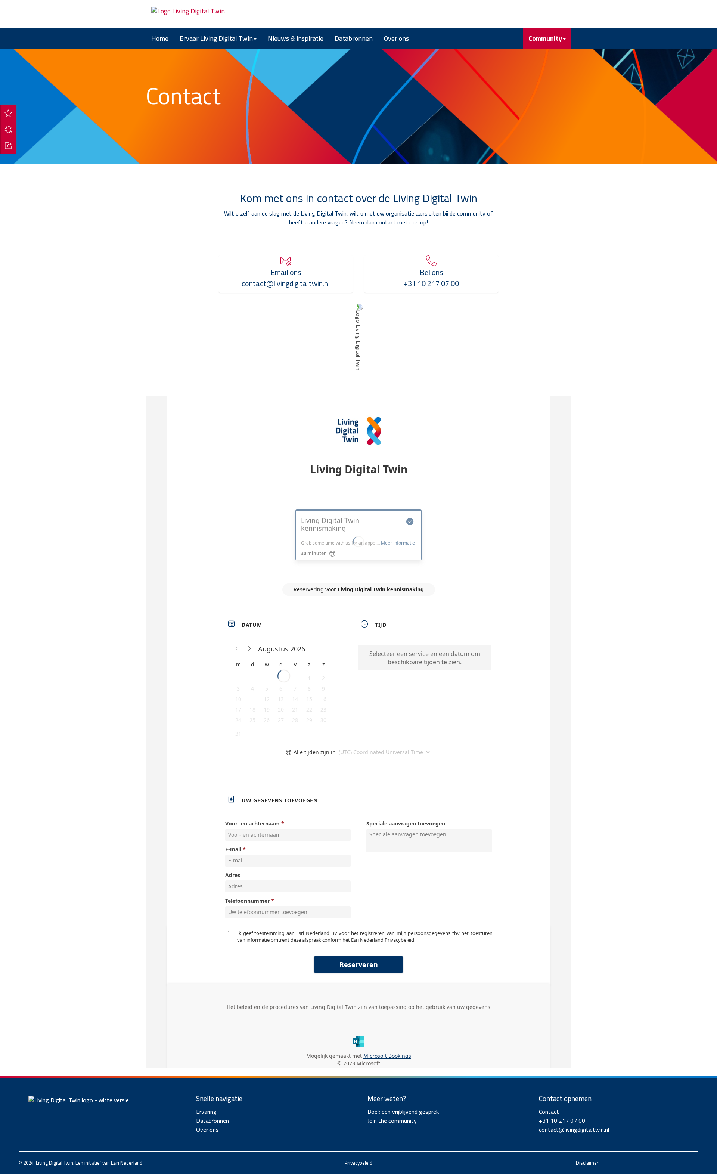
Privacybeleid (358, 1163)
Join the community (392, 1120)
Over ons (396, 38)
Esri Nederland (126, 1163)
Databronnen (354, 38)
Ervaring (206, 1111)
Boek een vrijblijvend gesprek (403, 1111)
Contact (549, 1111)
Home (159, 38)
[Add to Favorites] (8, 113)
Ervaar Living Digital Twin (216, 38)
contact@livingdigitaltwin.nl (574, 1129)
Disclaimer (587, 1163)
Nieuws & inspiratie (295, 38)
